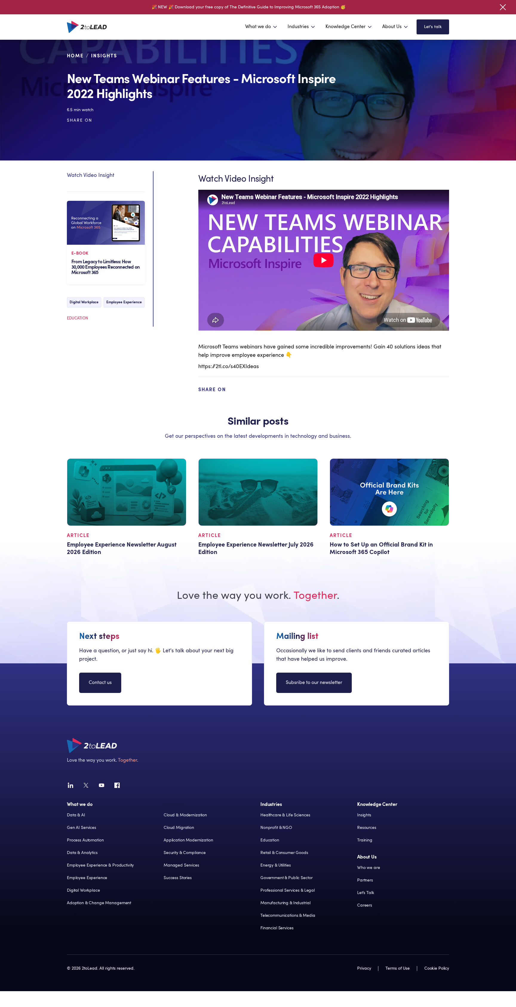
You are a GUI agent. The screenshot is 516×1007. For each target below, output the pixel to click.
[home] (87, 27)
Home (75, 56)
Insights (104, 56)
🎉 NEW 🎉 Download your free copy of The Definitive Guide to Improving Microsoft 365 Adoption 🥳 (248, 7)
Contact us (100, 682)
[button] (261, 26)
